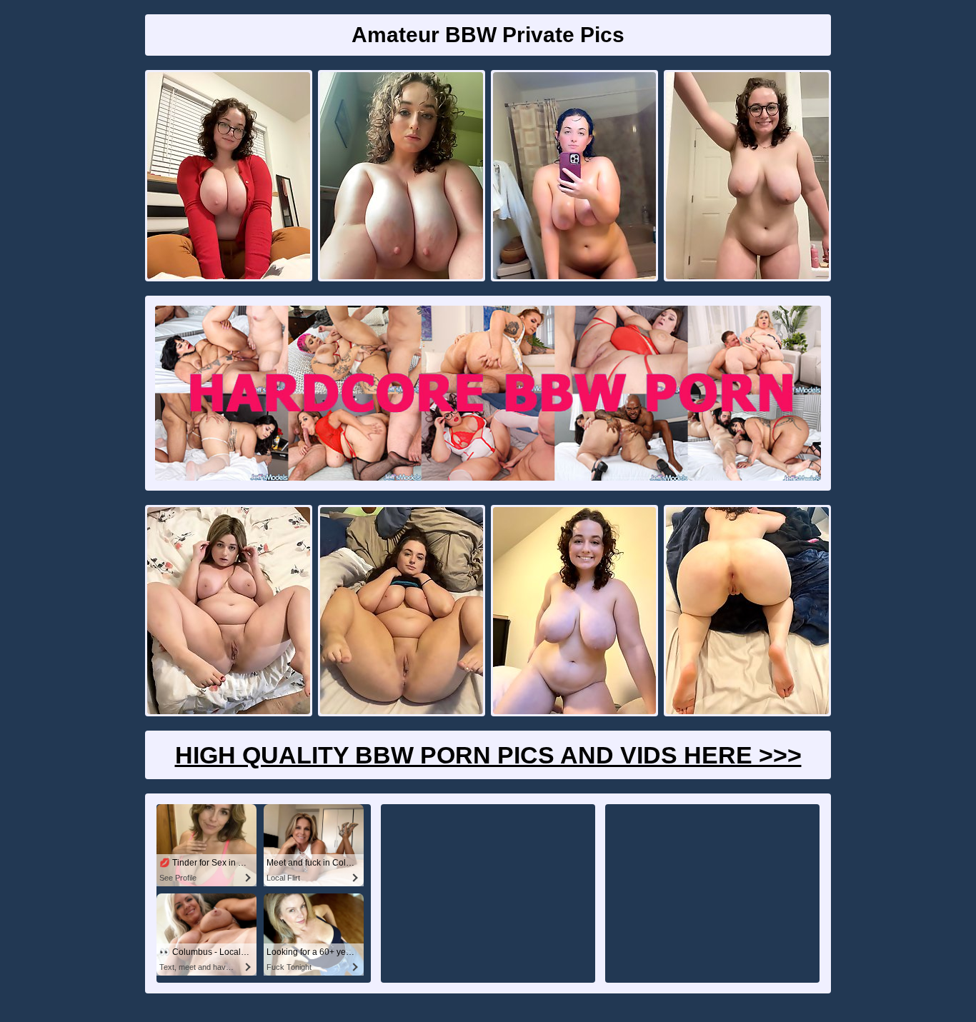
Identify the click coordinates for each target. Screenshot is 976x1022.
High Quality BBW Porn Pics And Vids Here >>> (488, 754)
